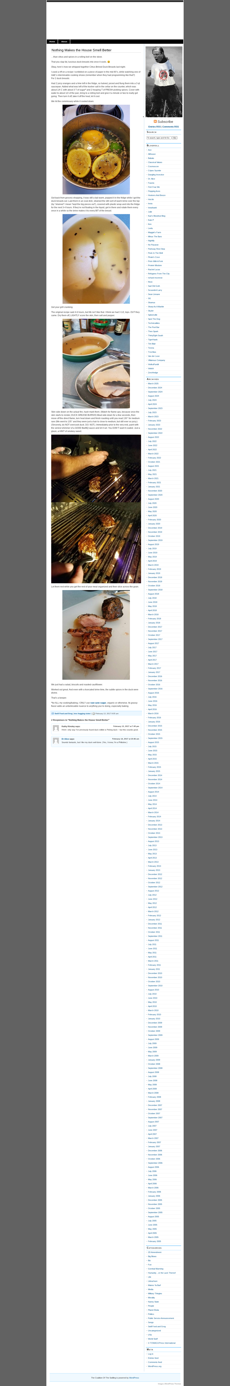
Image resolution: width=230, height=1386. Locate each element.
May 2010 (152, 1002)
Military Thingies (155, 1293)
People (151, 1306)
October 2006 (154, 1159)
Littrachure (152, 1281)
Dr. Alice (151, 179)
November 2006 (155, 1155)
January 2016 (154, 722)
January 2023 (154, 425)
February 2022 (154, 458)
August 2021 (153, 466)
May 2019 (152, 557)
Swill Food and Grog (63, 714)
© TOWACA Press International (161, 1343)
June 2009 (152, 1047)
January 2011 (154, 969)
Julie (150, 212)
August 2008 (153, 1072)
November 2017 (155, 631)
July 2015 (152, 746)
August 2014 (153, 792)
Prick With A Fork (155, 261)
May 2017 (152, 656)
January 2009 (154, 1060)
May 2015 (152, 755)
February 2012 (154, 915)
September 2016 (155, 689)
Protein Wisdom (155, 265)
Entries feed (153, 1358)
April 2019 (152, 561)
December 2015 (155, 726)
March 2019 (153, 565)
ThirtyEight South (155, 335)
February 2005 (154, 1241)
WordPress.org (154, 1366)
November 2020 (155, 491)
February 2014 (154, 816)
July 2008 (152, 1076)
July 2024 (152, 400)
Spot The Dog (154, 319)
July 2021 (152, 470)
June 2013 (152, 849)
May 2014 (152, 804)
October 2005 (154, 1208)
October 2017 (154, 635)
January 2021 (154, 487)
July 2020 (152, 503)
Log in (150, 1354)
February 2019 (154, 569)
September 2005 (155, 1212)
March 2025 (153, 383)
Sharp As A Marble (156, 307)
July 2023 (152, 412)
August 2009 (153, 1039)
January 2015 (154, 771)
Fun (149, 1265)
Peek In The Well (155, 253)
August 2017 (153, 643)
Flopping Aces (154, 191)
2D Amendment (154, 1252)
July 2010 (152, 994)
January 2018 (154, 623)
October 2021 (154, 462)
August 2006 (153, 1167)
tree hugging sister (82, 714)
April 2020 (152, 515)
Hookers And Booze (156, 195)
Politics (151, 1314)
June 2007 (152, 1130)
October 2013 (154, 833)
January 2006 (154, 1196)
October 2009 (154, 1031)
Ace (149, 150)
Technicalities (154, 323)
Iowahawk (152, 208)
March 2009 (153, 1056)
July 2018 (152, 598)
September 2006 (155, 1163)
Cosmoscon (153, 166)
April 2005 (152, 1233)
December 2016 (155, 676)
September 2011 (155, 936)
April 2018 (152, 610)
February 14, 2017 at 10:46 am (125, 739)
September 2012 (155, 887)
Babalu (151, 158)
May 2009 (152, 1052)
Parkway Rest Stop (156, 249)
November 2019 (155, 532)
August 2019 (153, 544)
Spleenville (152, 315)
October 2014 (154, 783)
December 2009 (155, 1023)
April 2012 (152, 907)
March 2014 (153, 812)
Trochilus (152, 352)
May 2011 (152, 953)
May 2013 (152, 854)
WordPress (134, 1378)
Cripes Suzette (154, 170)
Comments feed (155, 1362)
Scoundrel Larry (155, 290)
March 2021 (153, 478)
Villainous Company (156, 360)
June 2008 (152, 1080)
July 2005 (152, 1221)
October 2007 (154, 1113)
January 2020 (154, 524)
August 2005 (153, 1216)
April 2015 (152, 759)
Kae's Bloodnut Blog (156, 216)
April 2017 (152, 660)
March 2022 (153, 454)
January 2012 (154, 920)
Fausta (151, 183)
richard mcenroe (155, 278)
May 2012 (152, 903)
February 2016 (154, 717)
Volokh (151, 368)
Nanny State (153, 1302)
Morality (151, 1298)
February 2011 (154, 965)
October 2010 (154, 981)
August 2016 (153, 693)
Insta (150, 203)
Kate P (151, 220)
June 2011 (152, 948)
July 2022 (152, 441)
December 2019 (155, 528)
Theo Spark (153, 331)
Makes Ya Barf (154, 1285)
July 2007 (152, 1126)
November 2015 (155, 730)
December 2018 (155, 577)
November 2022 (155, 429)
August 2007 (153, 1122)
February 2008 (154, 1097)
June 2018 (152, 602)
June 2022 (152, 445)
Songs (151, 1322)
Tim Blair (152, 344)
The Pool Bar (153, 327)
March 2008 (153, 1093)
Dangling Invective (156, 175)
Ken (149, 224)
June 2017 (152, 652)
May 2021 (152, 474)
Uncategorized (154, 1331)
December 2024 (155, 388)
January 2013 (154, 870)
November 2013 (155, 829)
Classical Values (155, 162)
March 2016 (153, 713)
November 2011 (155, 928)
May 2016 (152, 705)
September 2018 (155, 590)
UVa (150, 1335)
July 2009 (152, 1043)
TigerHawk (153, 340)
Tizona (151, 348)
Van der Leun (154, 356)
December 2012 (155, 874)
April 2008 (152, 1089)
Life (149, 1277)
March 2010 (153, 1010)
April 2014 (152, 808)
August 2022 (153, 437)
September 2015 (155, 738)
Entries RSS (154, 127)
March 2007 (153, 1138)
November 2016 (155, 680)
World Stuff (153, 1339)
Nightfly (151, 241)
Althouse (152, 154)
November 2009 (155, 1027)
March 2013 (153, 862)
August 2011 (153, 940)
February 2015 (154, 767)
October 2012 (154, 882)
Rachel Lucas (154, 269)
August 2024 (153, 396)
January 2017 (154, 672)
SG (149, 298)
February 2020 (154, 520)
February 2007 (154, 1142)
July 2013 (152, 845)
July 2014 (152, 796)
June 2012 (152, 899)
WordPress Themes (173, 1384)
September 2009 (155, 1035)
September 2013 (155, 837)
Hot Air (151, 199)
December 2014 (155, 775)
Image (160, 1384)
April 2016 (152, 709)
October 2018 (154, 586)
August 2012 (153, 891)
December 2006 (155, 1151)
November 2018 (155, 581)
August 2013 (153, 841)
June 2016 (152, 701)
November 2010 (155, 977)
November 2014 (155, 779)
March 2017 (153, 664)
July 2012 (152, 895)
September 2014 (155, 788)
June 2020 (152, 507)
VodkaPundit (153, 364)
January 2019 (154, 573)
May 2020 (152, 511)
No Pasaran (153, 245)
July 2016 (152, 697)
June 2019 (152, 553)
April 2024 (152, 404)
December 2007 (155, 1105)
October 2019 (154, 536)
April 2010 (152, 1006)
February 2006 (154, 1192)
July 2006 (152, 1171)
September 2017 (155, 639)
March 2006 (153, 1188)
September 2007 (155, 1118)
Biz (149, 1260)
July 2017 (152, 647)
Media (150, 1289)
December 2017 (155, 627)
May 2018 (152, 606)
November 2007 (155, 1109)
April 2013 (152, 858)
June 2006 (152, 1175)
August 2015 (153, 742)
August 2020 (153, 499)
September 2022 (155, 433)
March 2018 (153, 614)
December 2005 (155, 1200)
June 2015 (152, 750)
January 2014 (154, 821)
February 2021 (154, 482)
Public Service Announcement (161, 1318)
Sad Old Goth (154, 286)
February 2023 (154, 421)
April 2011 (152, 957)
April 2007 (152, 1134)
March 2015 (153, 763)
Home (52, 42)
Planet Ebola (153, 1310)
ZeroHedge (153, 373)
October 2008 (154, 1064)
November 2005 (155, 1204)
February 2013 (154, 866)
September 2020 (155, 495)
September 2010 (155, 986)
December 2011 (155, 924)
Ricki (150, 282)
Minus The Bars (155, 236)
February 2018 (154, 619)
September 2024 (155, 392)
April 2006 (152, 1183)
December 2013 (155, 825)
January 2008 (154, 1101)
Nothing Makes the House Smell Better (81, 50)
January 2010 (154, 1019)
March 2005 (153, 1237)
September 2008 (155, 1068)
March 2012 (153, 911)
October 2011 (154, 932)
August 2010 (153, 990)
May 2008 (152, 1085)
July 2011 (152, 944)
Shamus (151, 302)
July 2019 (152, 548)
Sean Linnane (154, 294)
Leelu (150, 228)
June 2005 (152, 1225)
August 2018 (153, 594)
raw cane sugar (98, 703)
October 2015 (154, 734)
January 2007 (154, 1146)
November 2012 (155, 878)
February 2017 (154, 668)
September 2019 (155, 540)
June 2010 (152, 998)
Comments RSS (170, 127)
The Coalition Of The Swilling (78, 6)
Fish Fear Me (154, 187)
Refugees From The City (159, 274)
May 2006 (152, 1179)
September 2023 (155, 408)
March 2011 (153, 961)
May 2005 (152, 1229)
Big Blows (152, 1256)
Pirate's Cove (154, 257)
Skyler (151, 311)
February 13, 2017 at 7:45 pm (126, 726)
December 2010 (155, 973)
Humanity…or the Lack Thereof (162, 1273)
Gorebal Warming (155, 1269)
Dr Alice (65, 739)
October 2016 (154, 684)
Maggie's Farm (154, 232)
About (64, 42)
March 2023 (153, 416)
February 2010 (154, 1014)
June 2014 (152, 800)
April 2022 (152, 449)
